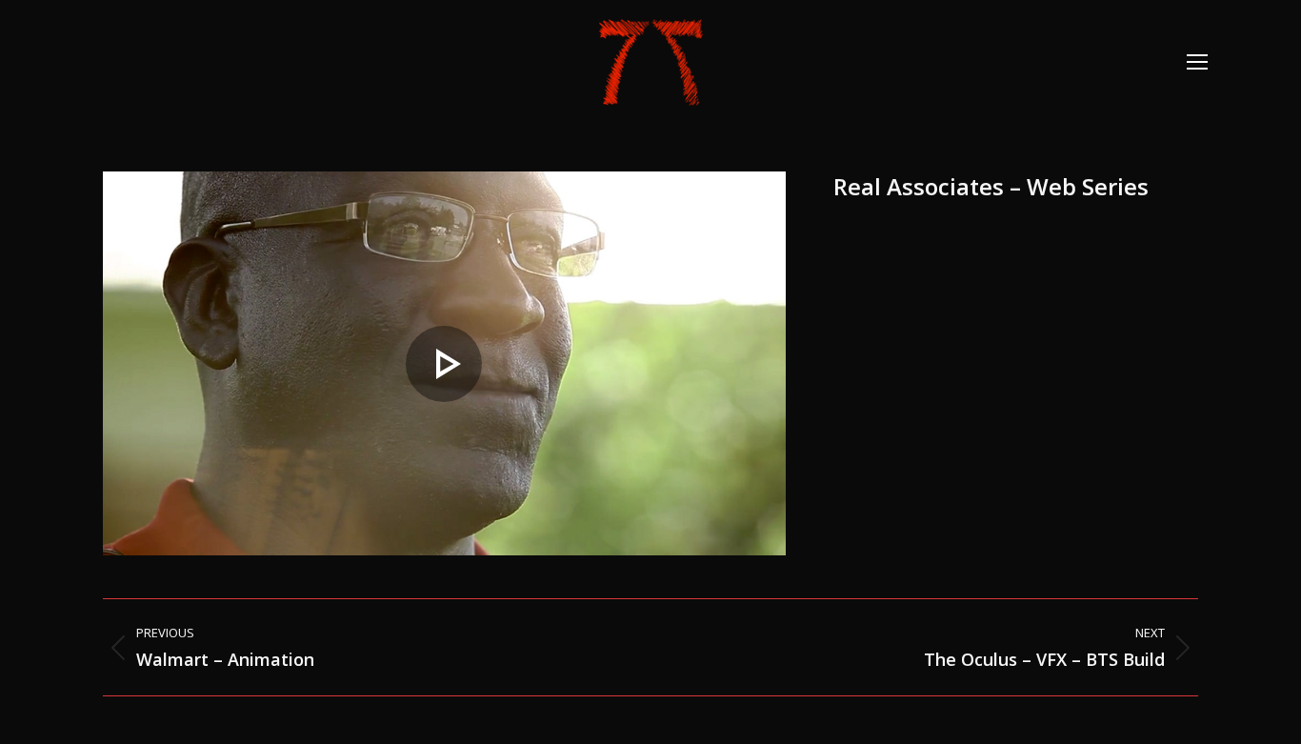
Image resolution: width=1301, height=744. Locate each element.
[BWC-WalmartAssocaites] (444, 363)
